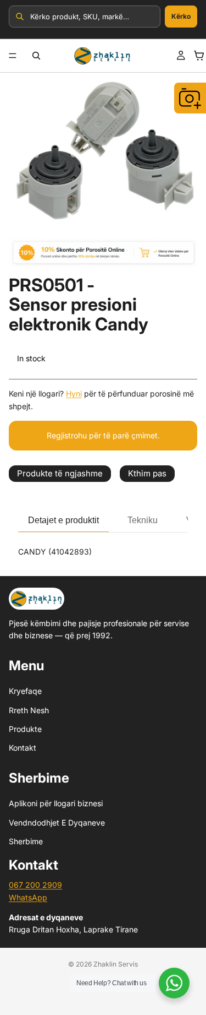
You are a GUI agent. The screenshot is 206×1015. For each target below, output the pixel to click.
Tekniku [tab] (142, 520)
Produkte (25, 729)
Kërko (181, 16)
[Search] (36, 56)
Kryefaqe (25, 691)
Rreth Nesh (29, 710)
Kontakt (22, 748)
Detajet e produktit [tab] (63, 520)
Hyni (74, 393)
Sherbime (26, 841)
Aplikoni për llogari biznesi (56, 803)
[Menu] (12, 55)
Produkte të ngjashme (60, 473)
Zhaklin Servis (115, 964)
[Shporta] (199, 56)
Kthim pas (147, 473)
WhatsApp (28, 897)
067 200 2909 (35, 885)
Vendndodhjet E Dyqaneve (57, 822)
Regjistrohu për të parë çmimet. (103, 435)
